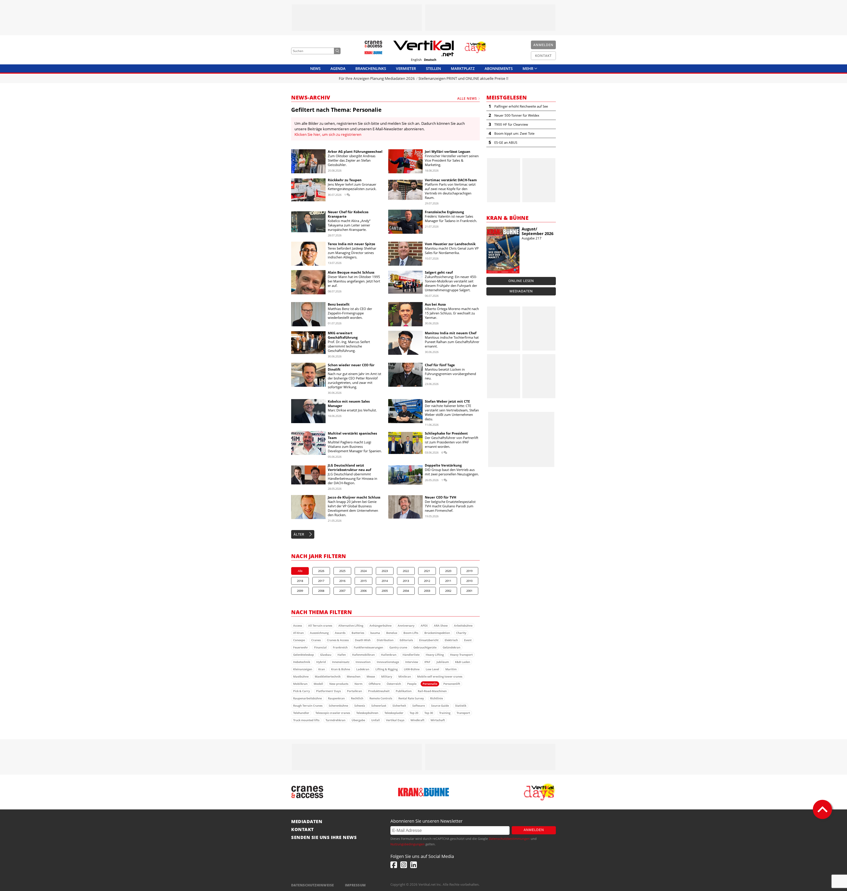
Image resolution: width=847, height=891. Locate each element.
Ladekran (362, 669)
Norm (358, 684)
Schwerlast (378, 706)
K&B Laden (462, 662)
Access (297, 626)
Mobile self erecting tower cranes (439, 676)
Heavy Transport (461, 655)
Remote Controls (380, 698)
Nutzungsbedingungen (407, 844)
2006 (363, 591)
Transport (463, 713)
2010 (469, 581)
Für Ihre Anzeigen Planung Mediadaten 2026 (377, 78)
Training (444, 713)
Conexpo (299, 640)
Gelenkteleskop (303, 655)
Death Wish (363, 640)
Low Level (432, 669)
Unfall (375, 720)
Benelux (391, 633)
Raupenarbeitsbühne (307, 698)
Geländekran (451, 647)
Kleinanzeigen (302, 669)
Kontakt (302, 829)
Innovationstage (388, 662)
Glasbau (325, 655)
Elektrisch (451, 640)
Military (386, 676)
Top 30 (428, 713)
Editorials (406, 640)
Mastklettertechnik (328, 676)
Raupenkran (336, 698)
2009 (300, 591)
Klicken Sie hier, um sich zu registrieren (327, 134)
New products (338, 684)
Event (468, 640)
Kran (321, 669)
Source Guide (440, 706)
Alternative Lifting (350, 626)
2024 (363, 571)
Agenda (337, 68)
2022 (406, 571)
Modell (318, 684)
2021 (427, 571)
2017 (321, 581)
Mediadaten (521, 291)
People (411, 684)
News (315, 68)
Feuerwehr (300, 647)
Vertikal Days (395, 720)
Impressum (355, 885)
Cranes (316, 640)
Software (418, 706)
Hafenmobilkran (363, 655)
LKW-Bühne (412, 669)
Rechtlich (357, 698)
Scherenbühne (338, 706)
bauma (375, 633)
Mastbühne (301, 676)
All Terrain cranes (320, 626)
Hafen (341, 655)
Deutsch (430, 59)
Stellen (433, 68)
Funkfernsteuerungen (368, 647)
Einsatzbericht (428, 640)
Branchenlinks (370, 68)
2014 (385, 581)
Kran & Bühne (340, 669)
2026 (321, 571)
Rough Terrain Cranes (307, 706)
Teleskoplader (393, 713)
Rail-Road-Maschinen (432, 691)
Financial (320, 647)
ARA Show (441, 626)
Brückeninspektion (437, 633)
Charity (461, 633)
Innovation (363, 662)
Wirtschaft (438, 720)
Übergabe (358, 720)
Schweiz (359, 706)
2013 (406, 581)
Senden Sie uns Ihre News (324, 837)
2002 (448, 591)
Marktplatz (463, 68)
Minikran (404, 676)
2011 (448, 581)
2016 (342, 581)
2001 (469, 591)
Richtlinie (436, 698)
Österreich (394, 684)
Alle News (467, 98)
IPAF (427, 662)
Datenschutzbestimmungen (509, 839)
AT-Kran (298, 633)
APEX (424, 626)
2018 (300, 581)
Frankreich (340, 647)
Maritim (451, 669)
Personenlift (451, 684)
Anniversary (406, 626)
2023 (385, 571)
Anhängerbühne (380, 626)
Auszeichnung (319, 633)
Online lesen (521, 280)
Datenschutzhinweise (312, 885)
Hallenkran (388, 655)
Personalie (430, 684)
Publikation (404, 691)
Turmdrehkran (335, 720)
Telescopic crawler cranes (332, 713)
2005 (385, 591)
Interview (411, 662)
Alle (300, 571)
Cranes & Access (338, 640)
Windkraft (417, 720)
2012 (427, 581)
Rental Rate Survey (411, 698)
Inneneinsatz (340, 662)
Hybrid (321, 662)
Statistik (460, 706)
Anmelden (534, 830)
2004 (406, 591)
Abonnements (499, 68)
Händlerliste (411, 655)
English (416, 59)
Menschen (353, 676)
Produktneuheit (379, 691)
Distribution (385, 640)
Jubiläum (443, 662)
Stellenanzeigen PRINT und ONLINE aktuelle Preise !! (463, 78)
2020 (448, 571)
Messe (371, 676)
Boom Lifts (410, 633)
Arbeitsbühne (463, 626)
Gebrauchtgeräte (425, 647)
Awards (340, 633)
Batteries (358, 633)
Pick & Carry (301, 691)
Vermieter (406, 68)
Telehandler (301, 713)
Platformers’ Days (328, 691)
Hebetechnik (301, 662)
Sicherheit (399, 706)
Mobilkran (300, 684)
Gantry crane (398, 647)
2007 (342, 591)
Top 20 (414, 713)
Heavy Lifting (435, 655)
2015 (363, 581)
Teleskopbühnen (367, 713)
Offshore (374, 684)
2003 (427, 591)
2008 (321, 591)
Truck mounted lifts (306, 720)
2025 (342, 571)
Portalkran (354, 691)
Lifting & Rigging (386, 669)
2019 (469, 571)
